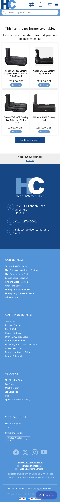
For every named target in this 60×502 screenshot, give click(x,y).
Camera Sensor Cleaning (16, 278)
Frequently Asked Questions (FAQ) (21, 344)
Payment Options (13, 325)
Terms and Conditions (31, 466)
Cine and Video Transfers (16, 282)
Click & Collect (12, 329)
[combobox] (30, 12)
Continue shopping (30, 140)
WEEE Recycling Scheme (31, 469)
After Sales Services (14, 285)
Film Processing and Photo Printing (21, 270)
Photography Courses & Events (19, 293)
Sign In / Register (13, 423)
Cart (7, 427)
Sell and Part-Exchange (16, 266)
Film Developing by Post (16, 274)
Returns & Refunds (14, 356)
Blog (7, 395)
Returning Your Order (15, 340)
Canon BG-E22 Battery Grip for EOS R (44, 72)
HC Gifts (30, 160)
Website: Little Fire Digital (27, 494)
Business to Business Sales (17, 352)
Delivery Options (13, 333)
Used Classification (14, 348)
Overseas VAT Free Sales (16, 337)
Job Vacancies (11, 392)
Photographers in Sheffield (17, 289)
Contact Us (10, 321)
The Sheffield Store (14, 380)
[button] (49, 4)
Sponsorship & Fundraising (17, 399)
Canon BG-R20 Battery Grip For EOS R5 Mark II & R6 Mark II (16, 73)
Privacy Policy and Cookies (30, 462)
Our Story (9, 384)
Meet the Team (12, 388)
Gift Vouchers (11, 297)
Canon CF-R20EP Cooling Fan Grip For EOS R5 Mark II (16, 120)
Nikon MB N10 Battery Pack (44, 118)
